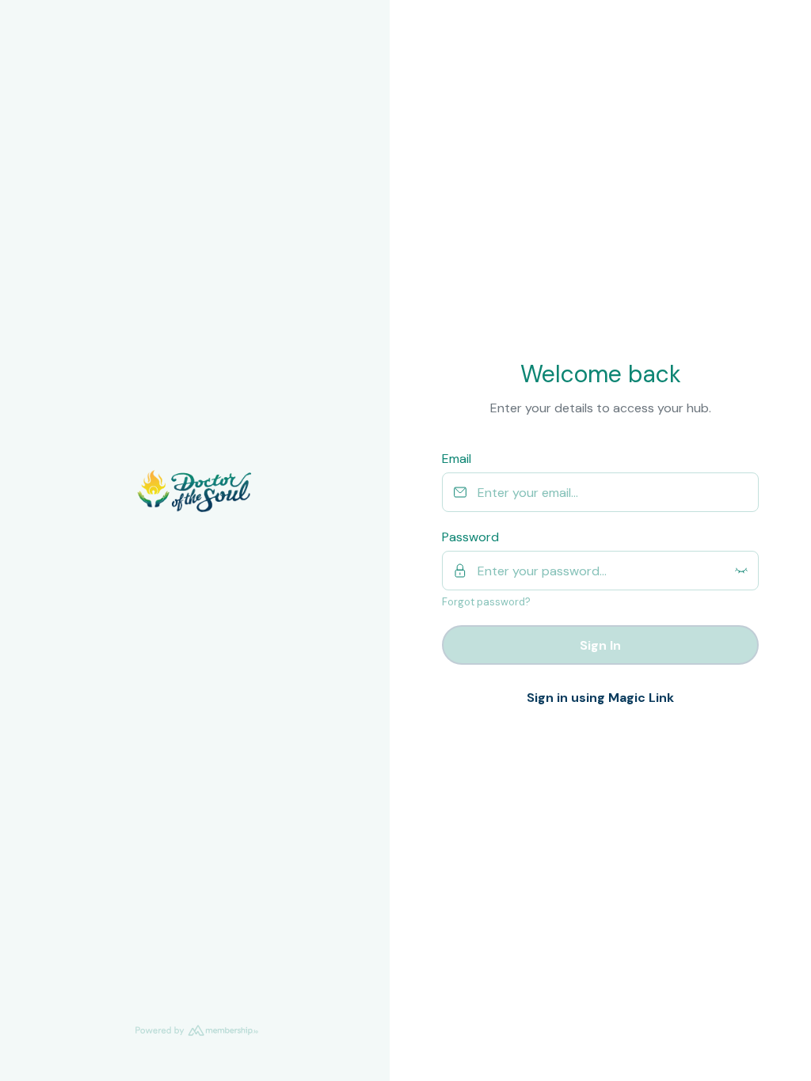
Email (456, 458)
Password (470, 537)
